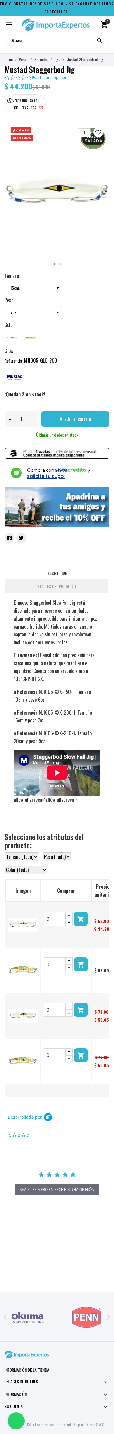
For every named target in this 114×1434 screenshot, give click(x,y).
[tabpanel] (57, 194)
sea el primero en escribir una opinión (57, 1189)
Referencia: (14, 360)
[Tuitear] (21, 538)
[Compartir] (9, 538)
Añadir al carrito (75, 418)
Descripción (56, 573)
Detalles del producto (56, 586)
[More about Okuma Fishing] (28, 1317)
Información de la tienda (27, 1370)
